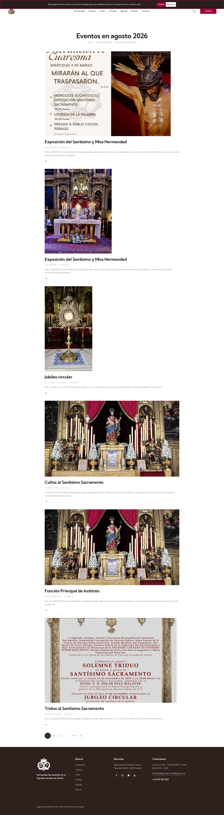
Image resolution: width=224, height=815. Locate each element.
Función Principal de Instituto (72, 590)
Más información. (149, 4)
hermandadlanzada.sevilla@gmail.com (168, 773)
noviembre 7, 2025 (51, 488)
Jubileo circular (58, 376)
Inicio (90, 42)
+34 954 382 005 (160, 779)
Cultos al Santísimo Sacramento (74, 482)
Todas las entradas (103, 42)
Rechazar (171, 4)
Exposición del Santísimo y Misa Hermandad (86, 141)
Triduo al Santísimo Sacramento (74, 708)
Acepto (161, 4)
